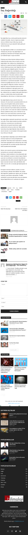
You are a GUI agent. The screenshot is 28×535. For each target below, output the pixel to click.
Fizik (2, 473)
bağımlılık (9, 188)
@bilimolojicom (14, 403)
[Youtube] (20, 531)
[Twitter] (16, 531)
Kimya (2, 487)
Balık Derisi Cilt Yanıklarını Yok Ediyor (21, 209)
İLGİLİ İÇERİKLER (5, 230)
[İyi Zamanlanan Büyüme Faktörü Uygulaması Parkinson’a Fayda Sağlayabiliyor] (7, 362)
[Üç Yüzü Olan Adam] (4, 344)
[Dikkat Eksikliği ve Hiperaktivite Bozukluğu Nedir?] (4, 452)
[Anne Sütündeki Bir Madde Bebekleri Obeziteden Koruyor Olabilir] (4, 323)
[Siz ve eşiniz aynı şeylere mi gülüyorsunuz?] (4, 243)
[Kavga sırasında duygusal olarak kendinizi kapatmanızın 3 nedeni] (4, 236)
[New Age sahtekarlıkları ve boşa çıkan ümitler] (4, 444)
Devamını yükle (13, 350)
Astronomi (17, 383)
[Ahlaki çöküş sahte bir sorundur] (4, 250)
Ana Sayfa (3, 5)
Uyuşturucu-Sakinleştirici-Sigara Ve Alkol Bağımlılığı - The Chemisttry (16, 264)
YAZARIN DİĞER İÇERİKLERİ (17, 230)
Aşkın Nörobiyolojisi (5, 208)
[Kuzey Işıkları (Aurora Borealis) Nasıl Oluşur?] (4, 459)
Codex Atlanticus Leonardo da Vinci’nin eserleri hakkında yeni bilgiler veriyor (17, 422)
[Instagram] (12, 531)
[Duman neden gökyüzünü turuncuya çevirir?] (4, 415)
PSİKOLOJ (3, 189)
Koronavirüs (3, 383)
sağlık (8, 189)
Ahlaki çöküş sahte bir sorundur (18, 249)
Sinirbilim (3, 484)
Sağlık (2, 471)
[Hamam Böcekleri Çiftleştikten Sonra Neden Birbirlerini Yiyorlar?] (4, 330)
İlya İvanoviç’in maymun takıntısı (17, 335)
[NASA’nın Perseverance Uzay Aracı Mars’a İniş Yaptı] (21, 379)
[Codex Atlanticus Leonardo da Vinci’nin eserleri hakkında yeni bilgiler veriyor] (4, 422)
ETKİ (14, 188)
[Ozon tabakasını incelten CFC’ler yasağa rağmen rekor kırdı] (4, 430)
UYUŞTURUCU (4, 191)
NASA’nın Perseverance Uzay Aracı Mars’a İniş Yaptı (20, 386)
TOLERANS (17, 189)
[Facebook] (7, 531)
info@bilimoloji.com (19, 521)
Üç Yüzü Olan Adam (14, 343)
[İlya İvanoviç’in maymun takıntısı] (4, 337)
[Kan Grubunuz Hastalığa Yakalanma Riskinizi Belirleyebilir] (21, 362)
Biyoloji (2, 365)
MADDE (20, 188)
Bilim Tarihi (3, 482)
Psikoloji (2, 7)
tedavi (12, 189)
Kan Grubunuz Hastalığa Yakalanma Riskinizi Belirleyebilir (20, 369)
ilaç (17, 188)
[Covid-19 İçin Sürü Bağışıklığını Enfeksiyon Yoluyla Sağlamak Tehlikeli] (7, 379)
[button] (26, 2)
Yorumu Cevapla (9, 276)
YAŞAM (10, 191)
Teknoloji (3, 478)
